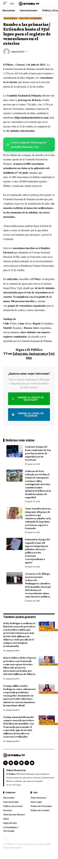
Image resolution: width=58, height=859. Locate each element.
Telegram (19, 353)
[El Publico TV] (29, 3)
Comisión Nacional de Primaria (24, 95)
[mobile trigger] (6, 3)
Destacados (10, 18)
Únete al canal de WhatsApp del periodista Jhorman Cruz (28, 144)
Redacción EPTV (17, 51)
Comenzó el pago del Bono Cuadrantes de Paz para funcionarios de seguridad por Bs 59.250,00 (38, 453)
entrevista (12, 279)
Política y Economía (30, 18)
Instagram (37, 353)
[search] (52, 3)
